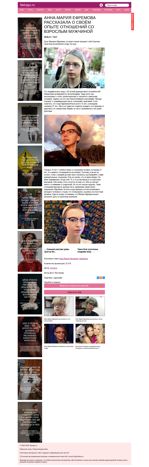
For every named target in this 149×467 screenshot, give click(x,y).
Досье (127, 10)
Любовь (78, 10)
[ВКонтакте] (98, 278)
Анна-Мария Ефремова (68, 258)
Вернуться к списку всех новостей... (74, 285)
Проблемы (96, 10)
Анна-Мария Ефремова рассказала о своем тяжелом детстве (89, 320)
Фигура (68, 10)
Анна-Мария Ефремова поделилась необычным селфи (58, 347)
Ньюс (22, 10)
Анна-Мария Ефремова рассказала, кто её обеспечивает (57, 320)
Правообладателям (40, 449)
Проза (30, 10)
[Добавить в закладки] (132, 21)
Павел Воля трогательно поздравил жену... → (88, 250)
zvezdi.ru (53, 268)
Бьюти (58, 10)
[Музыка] (102, 6)
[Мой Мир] (103, 278)
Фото (118, 10)
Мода (50, 10)
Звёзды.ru (27, 5)
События (40, 10)
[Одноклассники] (101, 278)
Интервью (108, 10)
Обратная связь (26, 449)
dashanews (83, 258)
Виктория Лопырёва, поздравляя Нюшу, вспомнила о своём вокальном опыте (88, 347)
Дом (86, 10)
